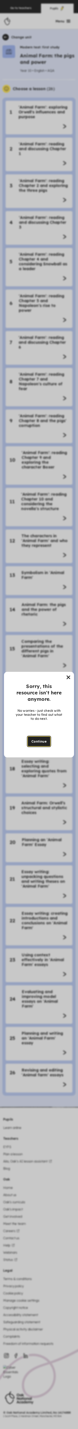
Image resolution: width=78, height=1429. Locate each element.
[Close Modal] (68, 677)
